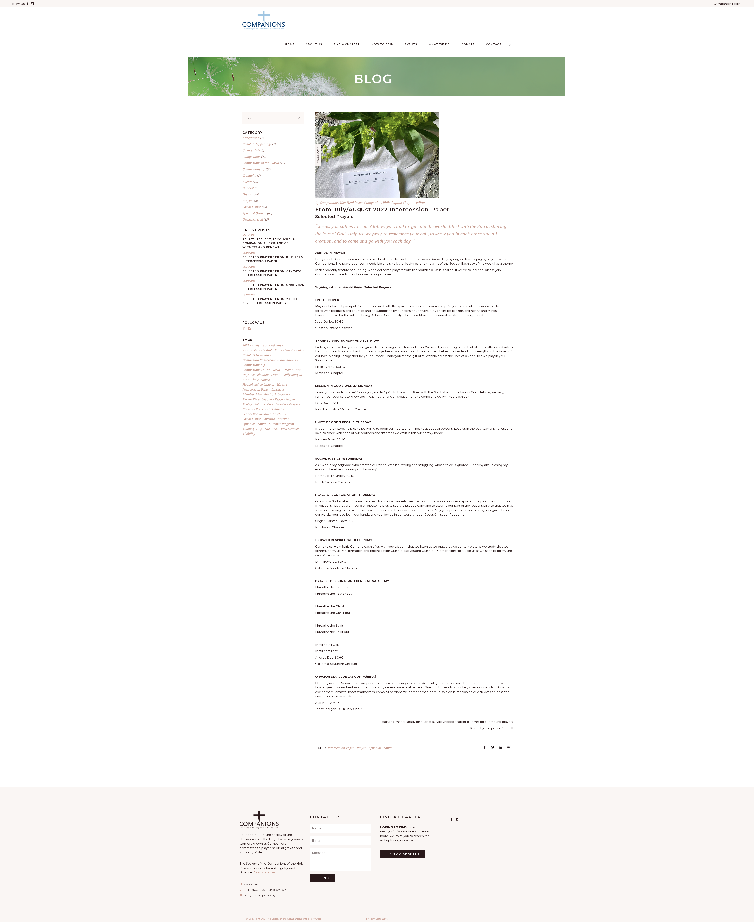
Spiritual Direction (276, 419)
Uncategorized (252, 219)
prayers (247, 409)
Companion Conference (259, 360)
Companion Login (727, 4)
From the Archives (256, 380)
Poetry (247, 404)
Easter (275, 375)
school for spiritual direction (263, 414)
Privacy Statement (377, 918)
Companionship (253, 169)
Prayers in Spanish (269, 409)
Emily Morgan (292, 375)
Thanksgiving (252, 429)
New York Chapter (275, 394)
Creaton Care (291, 370)
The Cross (271, 429)
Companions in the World (260, 163)
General (248, 188)
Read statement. (265, 872)
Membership (251, 394)
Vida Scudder (290, 429)
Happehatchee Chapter (258, 384)
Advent (276, 345)
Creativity (249, 175)
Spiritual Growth (380, 748)
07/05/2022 (318, 155)
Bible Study (274, 350)
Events (247, 182)
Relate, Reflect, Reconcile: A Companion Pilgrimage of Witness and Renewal (268, 243)
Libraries (277, 389)
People (290, 399)
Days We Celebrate (255, 375)
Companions (251, 157)
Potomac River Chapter (270, 404)
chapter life (293, 350)
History (247, 194)
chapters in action (255, 355)
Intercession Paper (341, 748)
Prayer (361, 748)
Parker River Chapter (257, 399)
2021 (245, 345)
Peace (279, 399)
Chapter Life (251, 150)
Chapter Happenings (256, 144)
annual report (252, 350)
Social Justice (251, 207)
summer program (281, 424)
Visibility (248, 434)
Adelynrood (250, 138)
